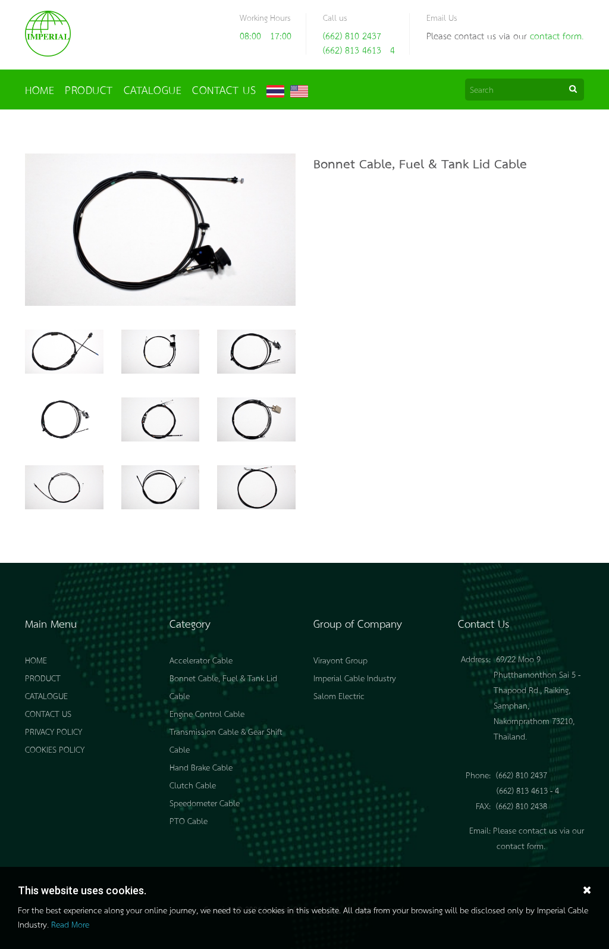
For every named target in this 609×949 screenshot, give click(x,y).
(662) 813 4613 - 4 (359, 49)
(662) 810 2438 (521, 805)
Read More (70, 924)
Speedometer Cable (204, 802)
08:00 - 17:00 (265, 35)
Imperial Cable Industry (354, 677)
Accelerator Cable (201, 659)
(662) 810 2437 (352, 35)
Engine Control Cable (206, 713)
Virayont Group (340, 659)
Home (39, 89)
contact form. (557, 35)
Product (89, 89)
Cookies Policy (54, 749)
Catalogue (153, 89)
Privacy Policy (53, 731)
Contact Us (224, 89)
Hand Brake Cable (201, 766)
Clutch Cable (192, 784)
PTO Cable (188, 820)
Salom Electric (339, 695)
